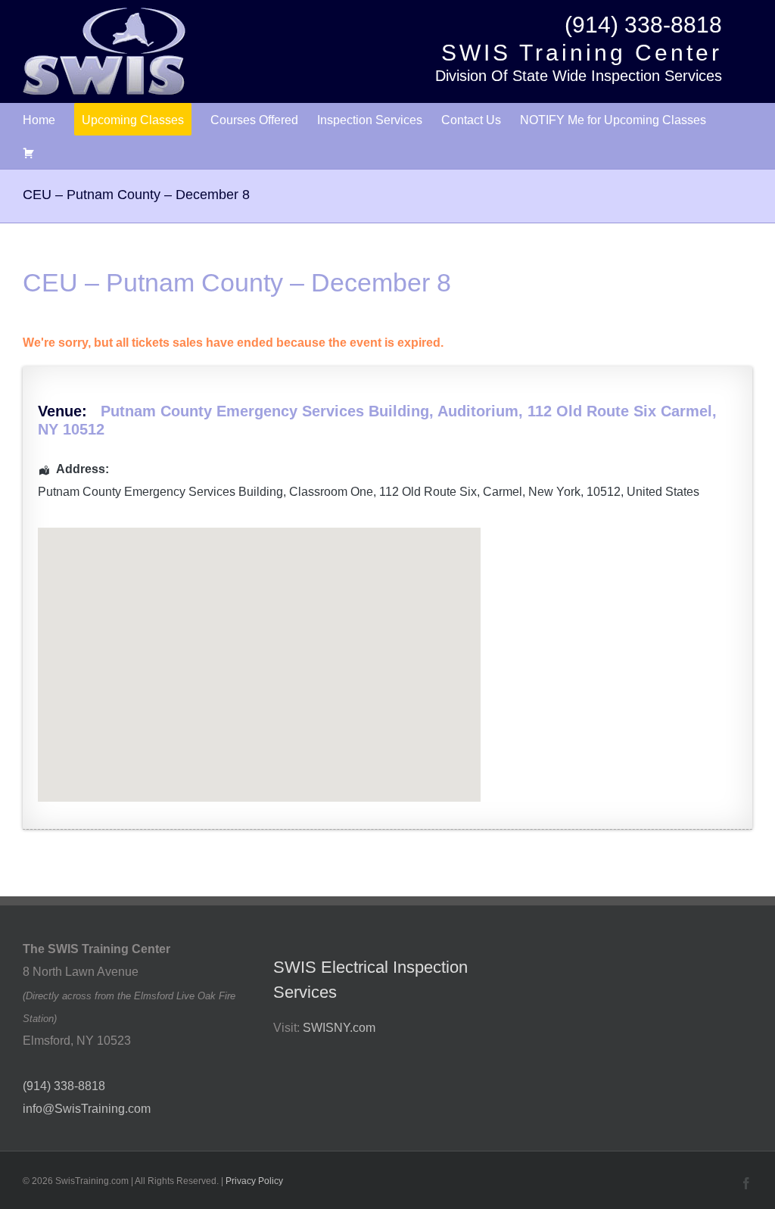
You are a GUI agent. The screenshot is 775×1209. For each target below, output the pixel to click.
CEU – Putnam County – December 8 (237, 282)
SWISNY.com (339, 1027)
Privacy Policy (254, 1181)
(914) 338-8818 (643, 24)
